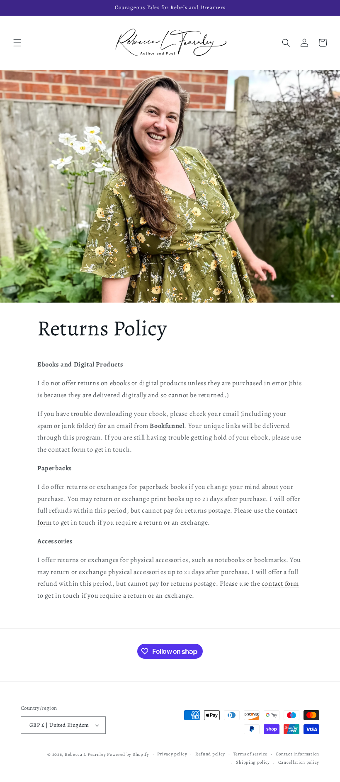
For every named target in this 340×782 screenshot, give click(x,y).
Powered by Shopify (128, 754)
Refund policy (210, 754)
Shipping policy (253, 762)
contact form (280, 583)
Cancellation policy (298, 762)
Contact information (297, 754)
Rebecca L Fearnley (85, 754)
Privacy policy (172, 754)
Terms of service (250, 754)
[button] (17, 43)
